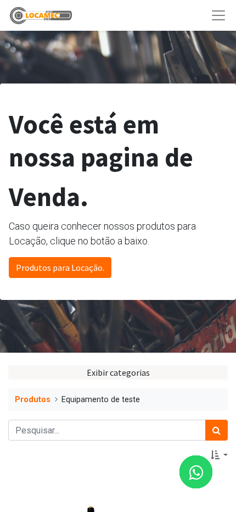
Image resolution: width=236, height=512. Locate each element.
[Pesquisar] (216, 430)
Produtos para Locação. (60, 267)
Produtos (32, 399)
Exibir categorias (118, 372)
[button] (219, 455)
